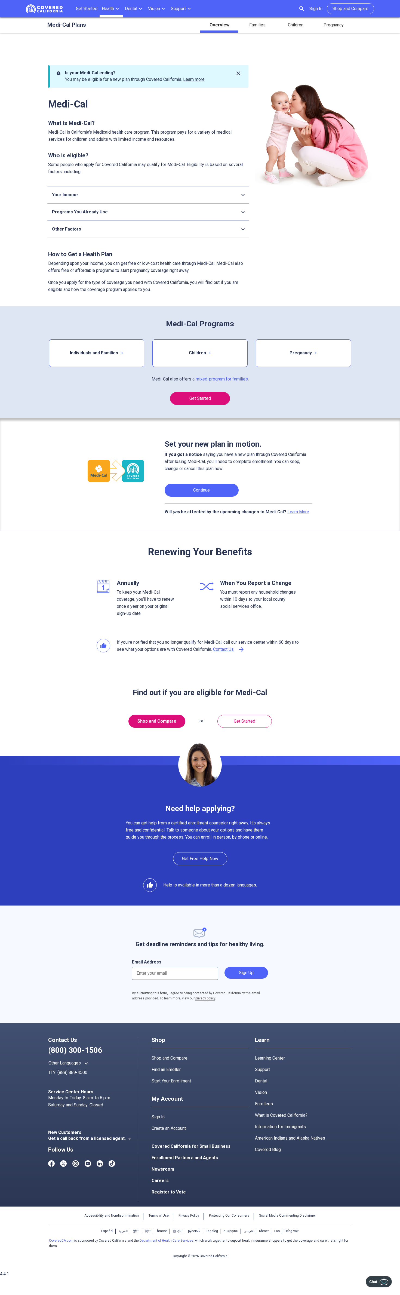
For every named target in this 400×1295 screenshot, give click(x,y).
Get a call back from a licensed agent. (89, 1138)
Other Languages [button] (69, 1063)
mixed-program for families (222, 379)
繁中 (136, 1231)
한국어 (178, 1231)
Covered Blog (268, 1149)
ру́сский (194, 1231)
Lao (277, 1231)
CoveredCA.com (61, 1240)
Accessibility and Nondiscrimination (111, 1215)
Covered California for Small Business (191, 1146)
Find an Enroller (166, 1069)
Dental (261, 1081)
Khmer (264, 1231)
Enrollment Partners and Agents (185, 1157)
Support (262, 1069)
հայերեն (230, 1231)
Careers (160, 1180)
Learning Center (270, 1058)
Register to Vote (169, 1192)
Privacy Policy (189, 1215)
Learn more (194, 79)
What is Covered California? (281, 1115)
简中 (148, 1231)
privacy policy (205, 998)
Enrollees (264, 1103)
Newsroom (163, 1169)
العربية (123, 1231)
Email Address (146, 962)
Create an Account (169, 1128)
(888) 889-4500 (72, 1072)
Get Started (200, 398)
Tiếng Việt (291, 1231)
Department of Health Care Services (166, 1240)
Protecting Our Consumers (229, 1215)
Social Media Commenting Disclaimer (287, 1215)
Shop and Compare (156, 721)
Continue (201, 490)
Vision (261, 1092)
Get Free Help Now (200, 858)
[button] (111, 8)
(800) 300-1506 (75, 1050)
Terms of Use (159, 1215)
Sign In (315, 8)
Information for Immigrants (280, 1126)
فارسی (249, 1231)
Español (107, 1231)
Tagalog (212, 1231)
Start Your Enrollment (171, 1081)
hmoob (162, 1231)
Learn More (298, 511)
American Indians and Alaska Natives (290, 1138)
